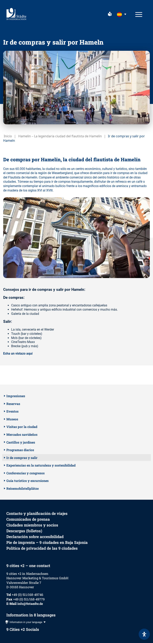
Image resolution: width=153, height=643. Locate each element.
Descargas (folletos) (24, 530)
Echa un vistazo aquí (17, 353)
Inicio (8, 136)
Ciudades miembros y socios (32, 524)
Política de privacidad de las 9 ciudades (42, 548)
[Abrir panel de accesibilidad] (144, 634)
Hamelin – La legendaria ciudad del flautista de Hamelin (60, 136)
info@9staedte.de (30, 603)
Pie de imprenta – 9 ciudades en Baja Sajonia (47, 542)
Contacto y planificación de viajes (37, 513)
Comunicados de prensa (28, 519)
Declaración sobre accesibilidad (35, 536)
